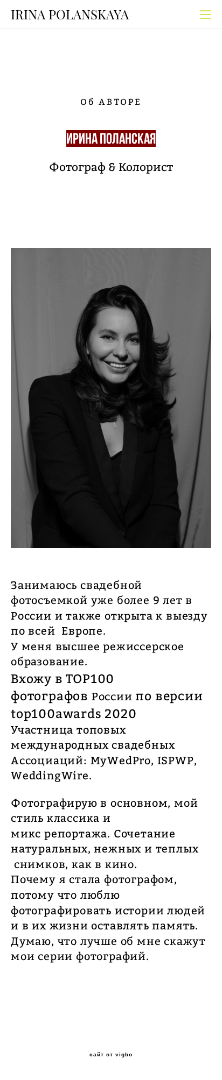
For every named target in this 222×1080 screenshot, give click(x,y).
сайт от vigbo (111, 1054)
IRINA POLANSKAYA (70, 14)
